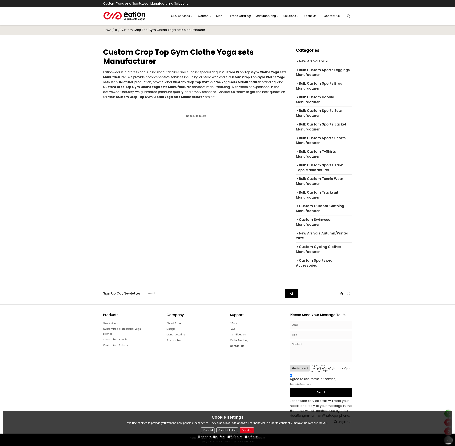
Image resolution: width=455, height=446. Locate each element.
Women (202, 16)
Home (107, 30)
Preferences (236, 436)
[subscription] (291, 293)
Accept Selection (227, 430)
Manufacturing (176, 334)
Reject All (208, 430)
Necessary (206, 436)
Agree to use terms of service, (313, 381)
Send (321, 392)
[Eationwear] (124, 16)
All (116, 30)
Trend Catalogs (240, 16)
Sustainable (174, 340)
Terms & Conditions (300, 384)
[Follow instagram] (348, 293)
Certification (238, 334)
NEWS (233, 323)
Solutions (289, 16)
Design (171, 329)
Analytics (221, 436)
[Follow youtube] (341, 293)
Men (219, 16)
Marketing (252, 436)
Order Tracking (239, 340)
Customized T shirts (115, 345)
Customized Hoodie (115, 339)
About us (310, 16)
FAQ (232, 329)
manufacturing (265, 16)
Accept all (247, 430)
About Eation (174, 323)
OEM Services (180, 16)
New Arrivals (110, 323)
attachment (301, 368)
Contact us (332, 16)
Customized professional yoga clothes (122, 331)
